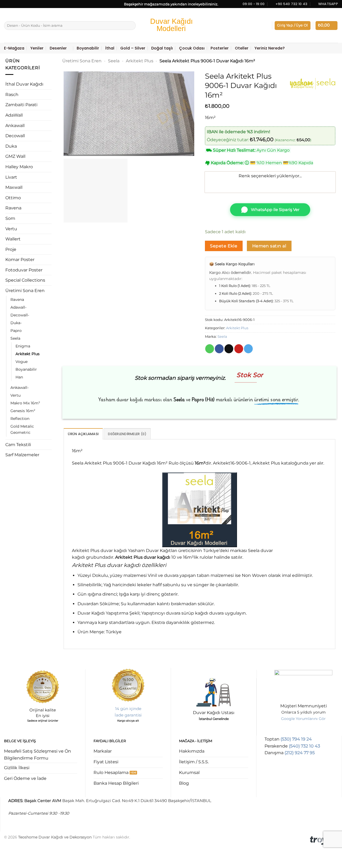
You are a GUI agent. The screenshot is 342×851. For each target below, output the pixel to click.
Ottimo (13, 197)
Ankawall (15, 125)
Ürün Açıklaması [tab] (83, 434)
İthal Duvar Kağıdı (24, 84)
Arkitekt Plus (27, 353)
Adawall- (18, 307)
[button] (292, 25)
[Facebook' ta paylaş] (219, 348)
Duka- (16, 322)
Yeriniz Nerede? (269, 48)
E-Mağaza (14, 48)
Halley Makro (19, 166)
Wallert (13, 238)
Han (19, 377)
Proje (10, 249)
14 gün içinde (128, 708)
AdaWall (14, 115)
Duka (11, 146)
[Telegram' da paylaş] (248, 348)
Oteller (241, 48)
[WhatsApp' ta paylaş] (209, 348)
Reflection (19, 418)
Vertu (11, 228)
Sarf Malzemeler (22, 454)
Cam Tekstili (18, 444)
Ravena (13, 207)
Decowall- (19, 315)
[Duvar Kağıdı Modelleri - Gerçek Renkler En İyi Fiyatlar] (171, 25)
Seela (15, 338)
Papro (16, 330)
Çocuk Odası (192, 48)
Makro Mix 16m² (25, 403)
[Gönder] (130, 25)
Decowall (15, 135)
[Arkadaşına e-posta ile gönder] (228, 348)
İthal (109, 48)
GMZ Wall (15, 156)
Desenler (58, 48)
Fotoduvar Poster (23, 270)
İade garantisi (128, 715)
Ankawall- (19, 387)
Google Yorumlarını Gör (303, 718)
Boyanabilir (88, 48)
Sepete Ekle (223, 245)
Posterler (220, 48)
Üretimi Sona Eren (25, 290)
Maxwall (13, 187)
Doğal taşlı (162, 48)
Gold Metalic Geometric (22, 429)
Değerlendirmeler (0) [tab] (127, 434)
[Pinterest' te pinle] (238, 348)
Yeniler (37, 48)
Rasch (11, 94)
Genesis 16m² (22, 410)
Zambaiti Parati (21, 104)
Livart (11, 177)
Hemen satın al (269, 245)
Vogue (21, 361)
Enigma (22, 346)
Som (10, 218)
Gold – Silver (132, 48)
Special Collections (25, 280)
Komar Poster (19, 259)
